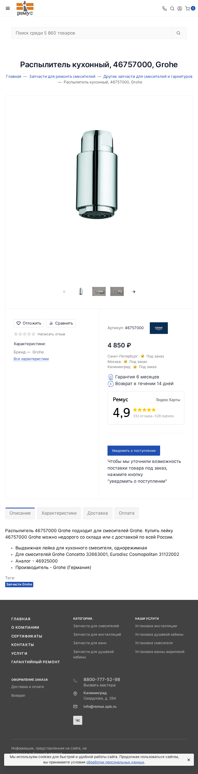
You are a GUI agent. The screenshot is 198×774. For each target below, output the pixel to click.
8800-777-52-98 (102, 679)
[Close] (188, 760)
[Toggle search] (172, 8)
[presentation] (64, 291)
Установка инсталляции (156, 626)
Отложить (32, 323)
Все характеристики (31, 359)
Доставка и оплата (27, 687)
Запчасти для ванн (89, 643)
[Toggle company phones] (164, 8)
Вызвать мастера (100, 685)
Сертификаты (26, 636)
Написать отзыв (51, 334)
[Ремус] (25, 8)
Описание (20, 513)
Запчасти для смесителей (96, 626)
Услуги (19, 653)
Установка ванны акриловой (159, 652)
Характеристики (59, 513)
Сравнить (64, 323)
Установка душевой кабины (159, 634)
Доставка (97, 513)
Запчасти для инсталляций (97, 634)
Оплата (127, 513)
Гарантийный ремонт (35, 662)
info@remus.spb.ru (100, 706)
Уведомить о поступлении (134, 450)
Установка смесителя (154, 643)
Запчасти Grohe (19, 584)
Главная (20, 619)
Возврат (18, 695)
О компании (25, 627)
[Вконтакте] (77, 720)
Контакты (22, 645)
